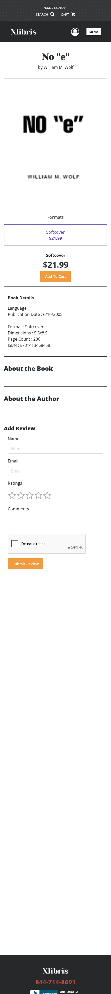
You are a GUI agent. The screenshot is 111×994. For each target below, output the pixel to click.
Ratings (15, 483)
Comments (18, 509)
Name (13, 439)
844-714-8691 (55, 7)
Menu (93, 31)
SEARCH (42, 14)
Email (13, 461)
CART (65, 14)
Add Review (19, 428)
